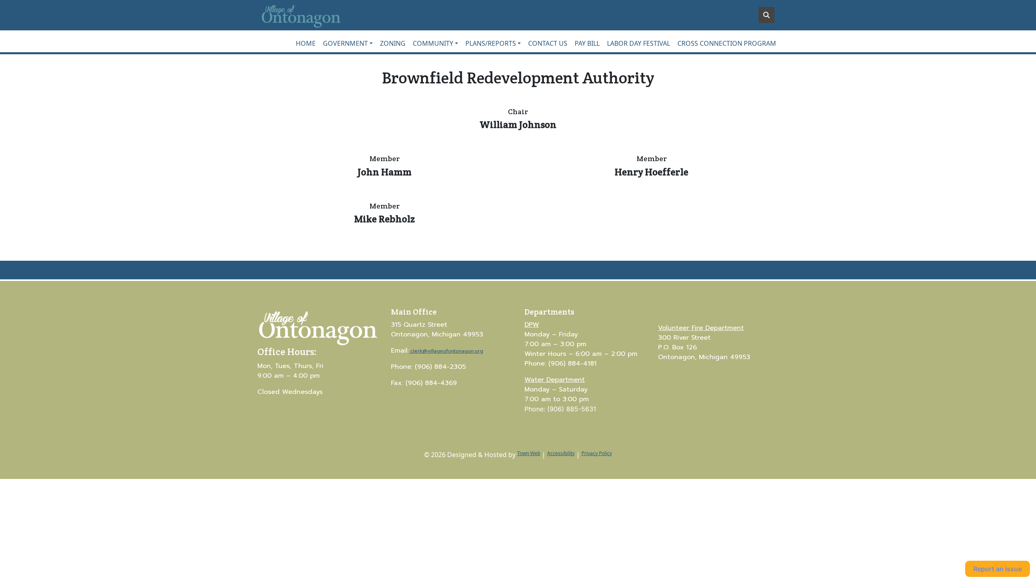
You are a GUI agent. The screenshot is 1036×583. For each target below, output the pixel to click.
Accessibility (561, 453)
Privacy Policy (597, 453)
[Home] (318, 15)
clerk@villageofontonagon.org (446, 351)
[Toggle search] (766, 15)
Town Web (528, 453)
